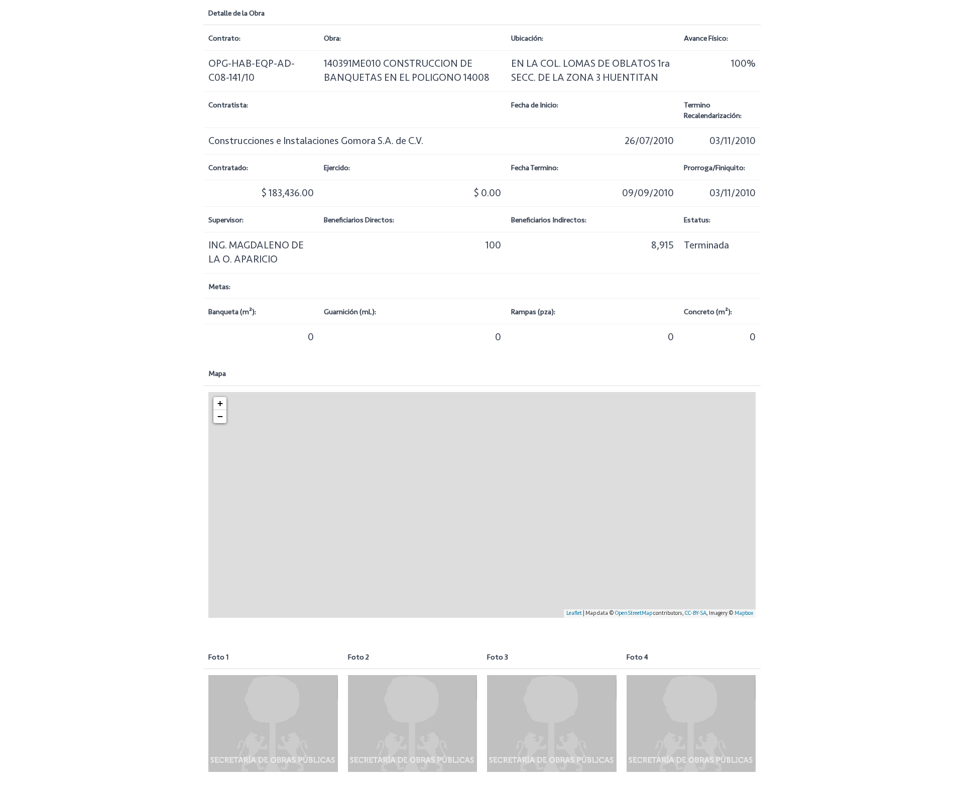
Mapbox (744, 613)
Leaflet (574, 613)
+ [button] (220, 403)
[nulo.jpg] (412, 723)
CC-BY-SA (695, 613)
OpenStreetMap (633, 613)
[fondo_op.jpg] (273, 723)
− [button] (220, 416)
